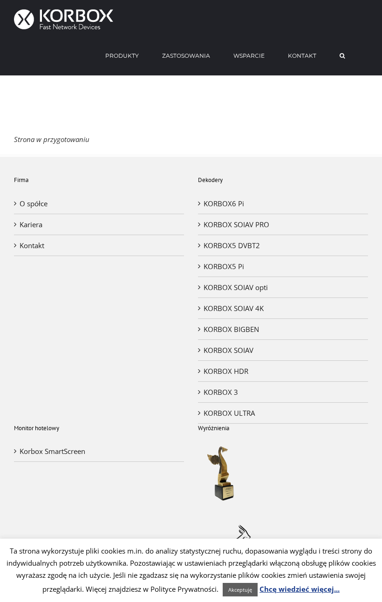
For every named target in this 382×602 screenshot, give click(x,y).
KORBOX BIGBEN (231, 329)
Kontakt (32, 245)
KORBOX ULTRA (229, 413)
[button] (342, 55)
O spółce (34, 203)
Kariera (31, 224)
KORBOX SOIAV (228, 350)
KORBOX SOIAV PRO (236, 224)
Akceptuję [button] (240, 589)
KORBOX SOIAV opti (236, 287)
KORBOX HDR (226, 371)
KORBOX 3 (221, 392)
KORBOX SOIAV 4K (234, 308)
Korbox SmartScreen (52, 451)
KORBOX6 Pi (224, 203)
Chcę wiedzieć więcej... (299, 589)
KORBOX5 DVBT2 (232, 245)
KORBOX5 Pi (224, 266)
